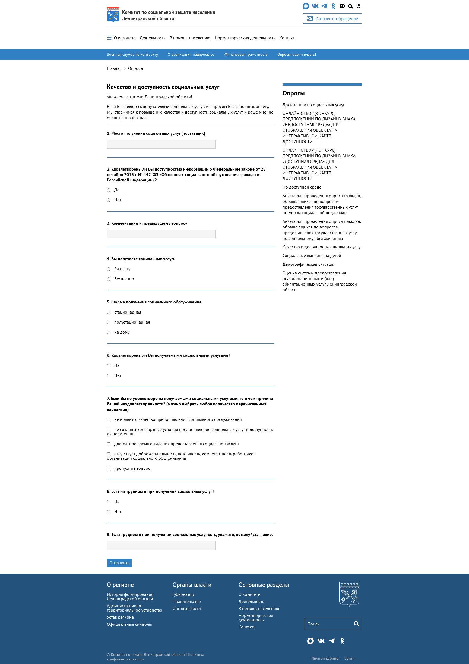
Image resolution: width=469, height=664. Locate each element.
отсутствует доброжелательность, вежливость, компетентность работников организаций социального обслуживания (181, 456)
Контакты (288, 37)
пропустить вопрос (131, 468)
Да (116, 189)
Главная (114, 68)
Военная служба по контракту (132, 54)
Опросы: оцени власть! (296, 54)
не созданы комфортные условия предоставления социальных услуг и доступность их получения (189, 431)
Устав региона (120, 617)
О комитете (124, 37)
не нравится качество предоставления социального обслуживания (177, 419)
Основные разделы (264, 584)
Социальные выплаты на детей (312, 255)
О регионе (120, 584)
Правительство (187, 601)
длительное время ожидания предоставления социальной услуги (176, 443)
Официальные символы (129, 624)
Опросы (135, 68)
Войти (349, 658)
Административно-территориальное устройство (134, 608)
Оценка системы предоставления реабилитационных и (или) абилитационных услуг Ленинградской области (320, 281)
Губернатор (183, 594)
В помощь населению (190, 37)
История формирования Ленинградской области (130, 596)
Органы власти (192, 584)
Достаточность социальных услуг (314, 104)
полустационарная (131, 322)
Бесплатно (123, 278)
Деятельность (152, 37)
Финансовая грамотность (246, 54)
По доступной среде (302, 187)
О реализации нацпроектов (191, 54)
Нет (117, 199)
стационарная (127, 312)
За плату (121, 268)
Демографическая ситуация (309, 264)
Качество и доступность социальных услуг (322, 246)
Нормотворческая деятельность (245, 37)
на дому (121, 332)
